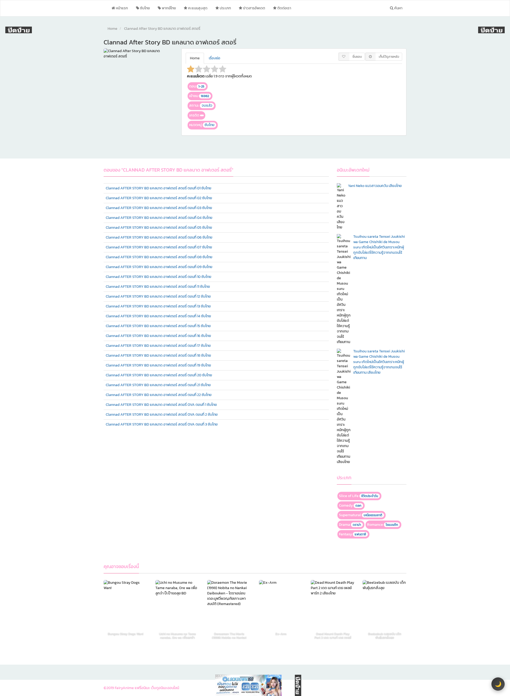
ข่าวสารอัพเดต (253, 8)
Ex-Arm (280, 634)
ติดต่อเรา (284, 8)
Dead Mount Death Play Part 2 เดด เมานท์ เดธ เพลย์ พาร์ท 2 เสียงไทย (332, 635)
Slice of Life (358, 496)
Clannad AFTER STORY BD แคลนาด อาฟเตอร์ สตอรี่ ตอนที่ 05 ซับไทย (159, 227)
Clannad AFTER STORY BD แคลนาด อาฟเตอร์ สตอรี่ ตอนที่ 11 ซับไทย (158, 286)
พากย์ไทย (168, 8)
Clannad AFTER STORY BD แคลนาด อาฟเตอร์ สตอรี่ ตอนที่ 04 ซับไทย (159, 217)
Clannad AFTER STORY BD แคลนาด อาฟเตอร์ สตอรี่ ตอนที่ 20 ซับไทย (159, 375)
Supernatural (360, 515)
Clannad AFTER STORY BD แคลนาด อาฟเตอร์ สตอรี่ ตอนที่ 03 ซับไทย (159, 208)
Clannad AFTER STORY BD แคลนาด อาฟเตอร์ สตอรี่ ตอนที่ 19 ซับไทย (158, 365)
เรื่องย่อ (214, 58)
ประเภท (225, 8)
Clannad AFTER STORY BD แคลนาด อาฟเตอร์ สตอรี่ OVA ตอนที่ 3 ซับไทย (162, 424)
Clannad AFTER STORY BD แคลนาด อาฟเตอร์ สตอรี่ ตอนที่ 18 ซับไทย (158, 355)
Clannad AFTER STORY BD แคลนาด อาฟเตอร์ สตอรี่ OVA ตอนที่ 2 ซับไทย (162, 414)
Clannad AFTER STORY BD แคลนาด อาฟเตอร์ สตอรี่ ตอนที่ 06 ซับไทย (159, 237)
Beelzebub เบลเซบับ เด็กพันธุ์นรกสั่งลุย (384, 635)
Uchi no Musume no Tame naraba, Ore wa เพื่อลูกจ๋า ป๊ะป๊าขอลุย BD (177, 635)
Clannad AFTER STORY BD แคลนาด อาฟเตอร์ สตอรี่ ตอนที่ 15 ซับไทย (158, 326)
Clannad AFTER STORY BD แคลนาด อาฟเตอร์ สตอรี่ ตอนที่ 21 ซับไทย (158, 385)
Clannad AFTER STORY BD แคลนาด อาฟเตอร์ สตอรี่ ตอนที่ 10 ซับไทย (158, 277)
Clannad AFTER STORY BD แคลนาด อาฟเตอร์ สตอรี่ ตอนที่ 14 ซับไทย (158, 316)
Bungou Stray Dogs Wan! (125, 634)
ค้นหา (397, 8)
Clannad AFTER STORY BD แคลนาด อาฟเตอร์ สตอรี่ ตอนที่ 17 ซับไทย (158, 345)
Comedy (350, 505)
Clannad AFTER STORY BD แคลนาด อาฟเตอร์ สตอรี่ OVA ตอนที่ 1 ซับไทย (161, 404)
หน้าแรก (121, 8)
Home (112, 28)
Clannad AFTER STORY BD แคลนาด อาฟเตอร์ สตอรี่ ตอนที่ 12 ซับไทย (158, 296)
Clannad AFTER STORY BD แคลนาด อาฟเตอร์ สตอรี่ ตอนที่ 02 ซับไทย (159, 198)
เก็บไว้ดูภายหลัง (389, 56)
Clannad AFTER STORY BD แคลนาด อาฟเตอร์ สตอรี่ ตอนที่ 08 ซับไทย (159, 257)
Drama (350, 524)
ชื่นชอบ (357, 56)
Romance (382, 524)
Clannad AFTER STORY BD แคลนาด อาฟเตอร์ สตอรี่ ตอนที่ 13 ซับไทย (158, 306)
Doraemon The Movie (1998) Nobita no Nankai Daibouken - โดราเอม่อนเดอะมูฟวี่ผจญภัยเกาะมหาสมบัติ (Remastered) (229, 635)
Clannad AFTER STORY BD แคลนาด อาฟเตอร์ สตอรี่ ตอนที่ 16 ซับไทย (158, 336)
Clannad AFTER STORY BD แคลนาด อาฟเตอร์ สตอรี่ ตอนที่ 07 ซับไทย (159, 247)
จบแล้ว (207, 105)
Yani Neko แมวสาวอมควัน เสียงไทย (375, 186)
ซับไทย (144, 8)
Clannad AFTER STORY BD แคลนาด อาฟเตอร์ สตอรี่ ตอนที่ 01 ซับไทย (158, 188)
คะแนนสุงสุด (197, 8)
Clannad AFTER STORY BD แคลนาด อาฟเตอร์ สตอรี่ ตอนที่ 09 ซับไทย (159, 267)
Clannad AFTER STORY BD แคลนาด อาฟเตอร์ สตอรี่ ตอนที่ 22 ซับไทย (158, 395)
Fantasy (352, 534)
